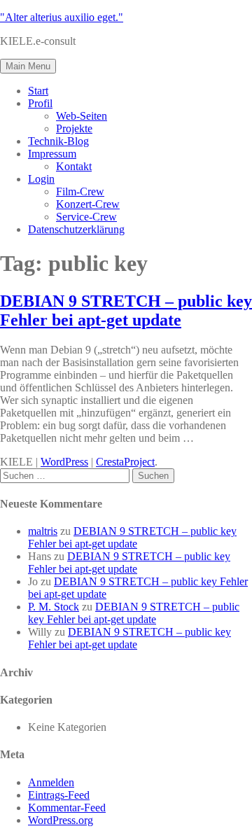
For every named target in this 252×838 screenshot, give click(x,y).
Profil (40, 103)
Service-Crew (86, 217)
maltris (42, 531)
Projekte (74, 128)
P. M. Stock (53, 607)
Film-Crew (80, 191)
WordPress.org (60, 820)
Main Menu (28, 66)
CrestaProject (125, 462)
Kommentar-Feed (67, 807)
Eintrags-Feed (59, 795)
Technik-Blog (58, 141)
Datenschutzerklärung (76, 229)
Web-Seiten (81, 116)
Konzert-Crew (88, 204)
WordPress (64, 462)
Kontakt (74, 166)
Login (41, 179)
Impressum (52, 154)
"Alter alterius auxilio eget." (61, 17)
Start (38, 91)
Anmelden (51, 782)
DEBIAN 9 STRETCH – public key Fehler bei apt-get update (126, 310)
